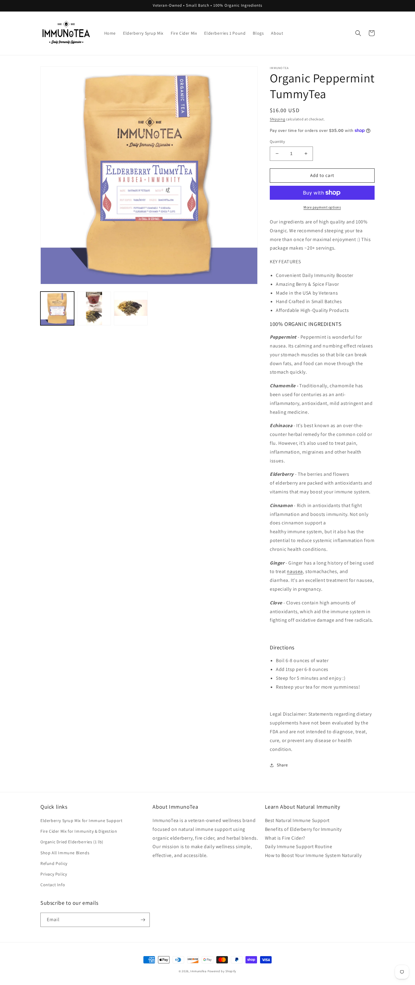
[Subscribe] (142, 920)
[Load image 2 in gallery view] (94, 308)
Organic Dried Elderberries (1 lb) (71, 842)
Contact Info (52, 884)
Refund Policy (53, 863)
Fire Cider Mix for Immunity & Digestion (78, 831)
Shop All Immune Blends (64, 852)
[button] (358, 33)
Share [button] (282, 765)
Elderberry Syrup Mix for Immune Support (81, 820)
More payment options (322, 207)
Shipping (277, 119)
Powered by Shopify (222, 971)
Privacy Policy (53, 874)
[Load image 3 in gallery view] (131, 308)
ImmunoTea (198, 971)
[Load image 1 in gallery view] (57, 308)
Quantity (277, 141)
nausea (295, 571)
